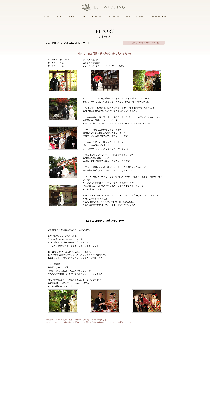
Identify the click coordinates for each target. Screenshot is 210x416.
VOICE (83, 16)
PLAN (59, 16)
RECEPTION (115, 16)
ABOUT (48, 16)
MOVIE (71, 16)
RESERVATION (159, 16)
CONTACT (141, 16)
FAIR (128, 16)
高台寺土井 (95, 63)
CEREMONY (98, 16)
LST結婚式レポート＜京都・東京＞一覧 (143, 43)
